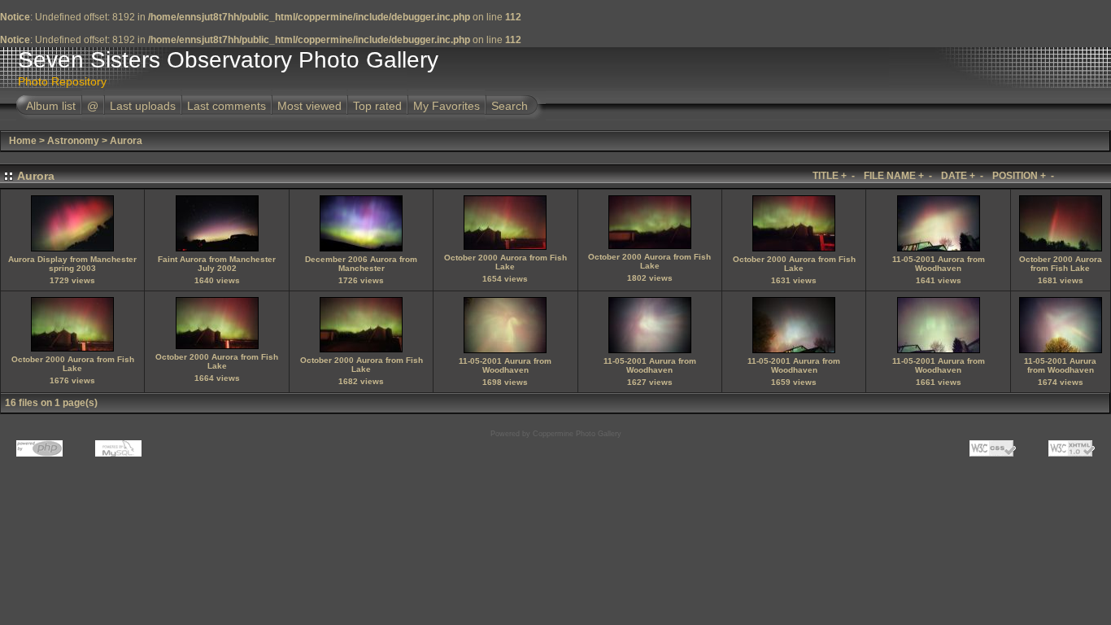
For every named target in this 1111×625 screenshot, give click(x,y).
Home (23, 140)
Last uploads (143, 105)
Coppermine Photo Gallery (577, 434)
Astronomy (73, 140)
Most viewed (309, 105)
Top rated (377, 105)
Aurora (126, 140)
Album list (51, 105)
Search (509, 105)
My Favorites (446, 105)
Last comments (226, 105)
